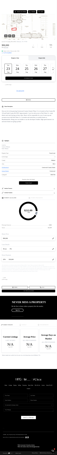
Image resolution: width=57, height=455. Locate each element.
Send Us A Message (28, 417)
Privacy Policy (35, 453)
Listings (10, 385)
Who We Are (37, 385)
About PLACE (49, 385)
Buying (14, 385)
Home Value (30, 385)
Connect (28, 388)
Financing (24, 385)
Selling (19, 385)
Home (6, 385)
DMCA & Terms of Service (45, 453)
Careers (43, 385)
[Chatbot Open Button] (52, 450)
